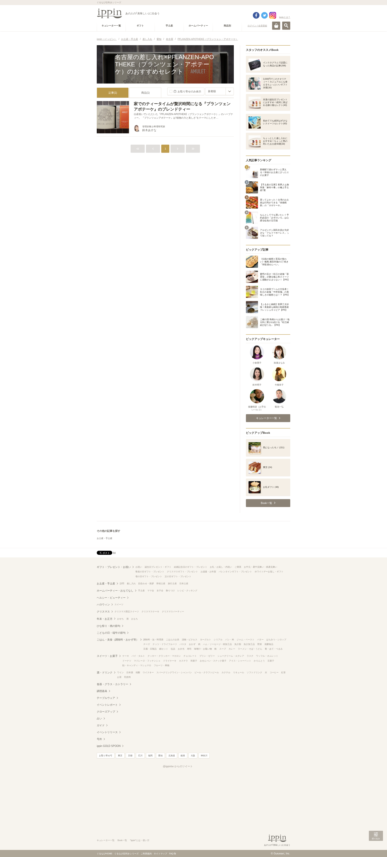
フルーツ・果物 (161, 665)
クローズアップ (106, 711)
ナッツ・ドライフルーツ (165, 644)
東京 (120, 755)
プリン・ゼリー (207, 656)
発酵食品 (268, 644)
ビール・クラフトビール (207, 672)
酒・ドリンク (104, 672)
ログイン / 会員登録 (257, 25)
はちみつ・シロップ (276, 639)
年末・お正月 (104, 618)
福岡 (150, 755)
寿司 (189, 649)
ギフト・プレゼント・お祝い (114, 567)
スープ (222, 649)
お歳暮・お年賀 (208, 571)
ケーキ (125, 656)
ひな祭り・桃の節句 (108, 625)
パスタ (183, 644)
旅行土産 (172, 583)
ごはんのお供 (172, 639)
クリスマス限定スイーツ (126, 611)
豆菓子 (270, 660)
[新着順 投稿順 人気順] (219, 91)
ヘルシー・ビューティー (111, 597)
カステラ (183, 660)
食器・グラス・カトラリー (112, 684)
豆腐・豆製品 (150, 649)
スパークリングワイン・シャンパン (174, 672)
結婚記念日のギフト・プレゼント (190, 567)
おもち (134, 619)
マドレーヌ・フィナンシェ (147, 660)
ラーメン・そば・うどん (250, 649)
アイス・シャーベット (240, 660)
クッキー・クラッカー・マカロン (164, 656)
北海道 (171, 755)
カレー (232, 649)
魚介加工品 (249, 644)
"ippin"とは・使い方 (139, 840)
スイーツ (118, 604)
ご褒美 (238, 567)
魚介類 (237, 644)
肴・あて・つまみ (274, 649)
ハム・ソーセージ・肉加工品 (217, 644)
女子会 (160, 590)
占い (99, 718)
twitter (264, 15)
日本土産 (183, 583)
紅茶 (283, 672)
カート (276, 26)
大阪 (193, 755)
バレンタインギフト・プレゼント (235, 571)
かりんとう (259, 660)
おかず (192, 644)
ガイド (101, 725)
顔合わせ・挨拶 (146, 583)
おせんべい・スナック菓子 (213, 660)
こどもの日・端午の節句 (111, 632)
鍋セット (163, 649)
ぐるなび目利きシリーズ (126, 853)
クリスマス (103, 611)
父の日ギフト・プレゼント (178, 576)
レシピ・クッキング (187, 590)
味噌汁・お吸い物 (203, 649)
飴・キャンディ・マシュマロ (136, 665)
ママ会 (150, 590)
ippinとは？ (284, 17)
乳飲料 (127, 677)
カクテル (226, 672)
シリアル (218, 639)
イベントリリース (107, 732)
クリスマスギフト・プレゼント (182, 571)
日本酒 (129, 672)
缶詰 (173, 649)
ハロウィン (103, 604)
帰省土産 (160, 583)
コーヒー (274, 672)
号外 (99, 739)
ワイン (120, 672)
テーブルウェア (106, 697)
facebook (256, 15)
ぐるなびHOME (104, 853)
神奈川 (204, 755)
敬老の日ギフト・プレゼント (149, 571)
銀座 (183, 755)
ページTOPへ (376, 848)
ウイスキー (148, 672)
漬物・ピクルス (189, 639)
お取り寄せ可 (105, 755)
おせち (120, 619)
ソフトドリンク (254, 672)
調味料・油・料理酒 (153, 639)
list (114, 552)
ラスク (250, 656)
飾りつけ (170, 590)
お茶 (119, 677)
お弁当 (181, 649)
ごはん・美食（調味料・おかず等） (118, 639)
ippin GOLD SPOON (109, 745)
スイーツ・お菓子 (107, 655)
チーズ (146, 644)
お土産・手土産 (104, 538)
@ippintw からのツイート (178, 766)
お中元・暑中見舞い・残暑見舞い (260, 567)
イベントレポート (107, 704)
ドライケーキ (169, 660)
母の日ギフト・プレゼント (148, 576)
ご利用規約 (146, 853)
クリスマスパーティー (173, 611)
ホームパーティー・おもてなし (115, 590)
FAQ (171, 853)
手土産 (141, 590)
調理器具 (102, 691)
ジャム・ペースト (245, 639)
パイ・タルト (138, 656)
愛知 (160, 755)
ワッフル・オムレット (267, 656)
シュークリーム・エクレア (230, 656)
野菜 (259, 644)
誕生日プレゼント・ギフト (158, 567)
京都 (130, 755)
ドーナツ (126, 660)
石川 (140, 755)
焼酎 (138, 672)
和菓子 (193, 660)
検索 (286, 26)
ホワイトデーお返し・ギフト (269, 571)
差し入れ (131, 583)
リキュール (238, 672)
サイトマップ (160, 853)
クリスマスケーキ (150, 611)
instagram (272, 15)
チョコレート (190, 656)
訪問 (122, 583)
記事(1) (113, 92)
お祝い (138, 567)
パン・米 (229, 639)
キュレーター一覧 (105, 840)
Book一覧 (122, 840)
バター (260, 639)
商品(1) (145, 92)
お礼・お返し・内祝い (221, 567)
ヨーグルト (205, 639)
